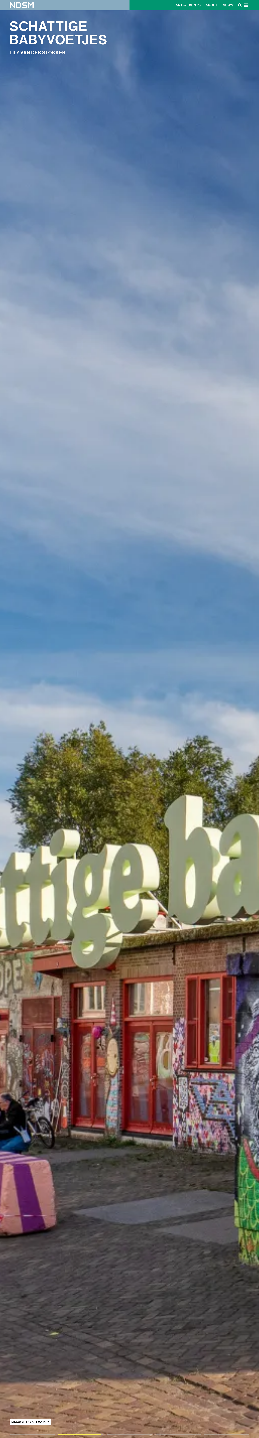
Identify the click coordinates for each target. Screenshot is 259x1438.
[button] (32, 1434)
